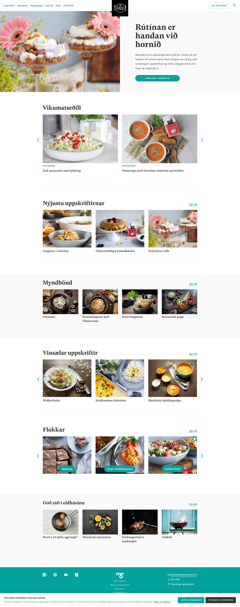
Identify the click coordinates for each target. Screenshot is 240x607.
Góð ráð (49, 6)
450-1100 (175, 580)
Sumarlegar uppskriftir (157, 78)
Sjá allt (193, 204)
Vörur (58, 6)
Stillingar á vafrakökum (220, 600)
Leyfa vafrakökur (191, 600)
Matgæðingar (36, 6)
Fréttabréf (69, 6)
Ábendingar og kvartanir (182, 584)
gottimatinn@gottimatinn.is (183, 575)
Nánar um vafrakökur (162, 602)
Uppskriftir (9, 6)
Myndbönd (23, 6)
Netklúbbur (220, 5)
